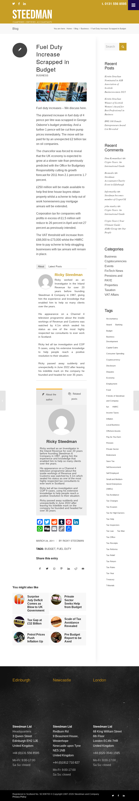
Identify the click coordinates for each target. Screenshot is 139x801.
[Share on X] (47, 569)
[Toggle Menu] (133, 5)
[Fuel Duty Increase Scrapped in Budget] (61, 92)
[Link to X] (13, 3)
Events (109, 266)
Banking (118, 325)
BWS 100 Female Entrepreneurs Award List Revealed (115, 125)
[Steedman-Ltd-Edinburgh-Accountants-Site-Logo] (32, 16)
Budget (50, 549)
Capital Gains (112, 348)
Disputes (110, 372)
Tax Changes (112, 501)
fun (107, 407)
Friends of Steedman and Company (115, 398)
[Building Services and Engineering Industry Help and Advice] (3, 401)
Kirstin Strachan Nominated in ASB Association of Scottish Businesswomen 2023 (115, 84)
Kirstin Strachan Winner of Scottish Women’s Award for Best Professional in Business (114, 106)
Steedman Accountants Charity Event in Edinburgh (115, 180)
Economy (110, 378)
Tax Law (110, 531)
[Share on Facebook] (40, 569)
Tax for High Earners (115, 513)
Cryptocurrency (113, 360)
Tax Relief (110, 555)
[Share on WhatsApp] (54, 569)
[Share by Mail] (83, 569)
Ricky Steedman (69, 275)
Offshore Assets (113, 431)
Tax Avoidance (112, 495)
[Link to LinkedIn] (24, 3)
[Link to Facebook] (19, 3)
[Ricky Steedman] (45, 287)
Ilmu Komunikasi (113, 158)
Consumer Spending (115, 353)
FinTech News (114, 270)
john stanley (111, 206)
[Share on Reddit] (75, 569)
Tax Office (110, 537)
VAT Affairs (112, 294)
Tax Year (110, 573)
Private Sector (112, 449)
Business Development (112, 339)
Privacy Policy (19, 797)
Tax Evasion (111, 507)
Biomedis (109, 173)
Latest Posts (55, 266)
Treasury (110, 579)
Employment (111, 384)
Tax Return (111, 561)
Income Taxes (112, 413)
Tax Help (110, 519)
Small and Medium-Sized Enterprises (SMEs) (114, 484)
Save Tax (110, 461)
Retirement (111, 455)
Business (42, 75)
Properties (111, 285)
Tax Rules (110, 567)
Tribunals (110, 585)
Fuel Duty (64, 549)
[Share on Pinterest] (61, 569)
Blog (15, 28)
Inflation (109, 419)
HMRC (115, 407)
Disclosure (111, 366)
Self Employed (112, 473)
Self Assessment (113, 467)
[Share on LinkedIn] (68, 569)
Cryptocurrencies (116, 261)
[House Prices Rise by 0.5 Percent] (136, 401)
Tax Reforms (112, 549)
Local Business (113, 425)
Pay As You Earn (113, 437)
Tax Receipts (112, 543)
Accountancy (112, 319)
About (41, 266)
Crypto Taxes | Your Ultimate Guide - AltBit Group (114, 224)
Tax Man (121, 531)
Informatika (111, 191)
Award (109, 325)
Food (108, 390)
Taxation (110, 290)
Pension (109, 443)
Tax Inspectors (112, 525)
